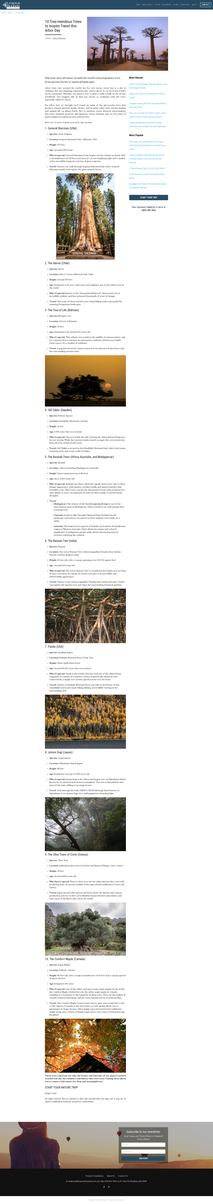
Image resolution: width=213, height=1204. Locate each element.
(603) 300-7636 (149, 210)
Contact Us (123, 1176)
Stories (176, 5)
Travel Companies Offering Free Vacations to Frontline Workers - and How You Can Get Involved (147, 159)
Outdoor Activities (58, 38)
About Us (111, 1176)
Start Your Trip (148, 197)
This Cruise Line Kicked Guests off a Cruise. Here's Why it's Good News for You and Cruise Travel (147, 145)
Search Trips (185, 5)
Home (138, 5)
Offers (157, 5)
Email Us (151, 207)
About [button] (194, 5)
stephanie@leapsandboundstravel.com (84, 1181)
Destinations (166, 5)
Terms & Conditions (94, 1176)
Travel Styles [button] (147, 5)
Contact (206, 5)
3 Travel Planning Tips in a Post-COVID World (147, 168)
